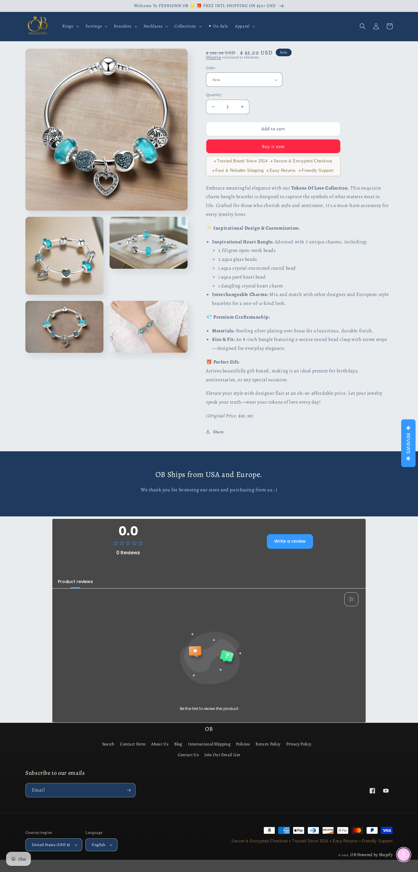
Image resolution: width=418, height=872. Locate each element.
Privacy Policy (298, 744)
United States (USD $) (51, 844)
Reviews (408, 443)
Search (108, 744)
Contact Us (188, 755)
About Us (159, 744)
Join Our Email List (222, 755)
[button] (70, 26)
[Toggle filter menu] (351, 599)
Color (210, 67)
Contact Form (133, 744)
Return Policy (268, 744)
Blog (178, 744)
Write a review (290, 541)
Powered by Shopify (375, 855)
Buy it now (273, 146)
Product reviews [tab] (75, 581)
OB (353, 855)
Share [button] (218, 432)
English (98, 844)
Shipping (213, 57)
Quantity (213, 94)
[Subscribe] (128, 790)
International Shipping (209, 744)
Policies (243, 744)
